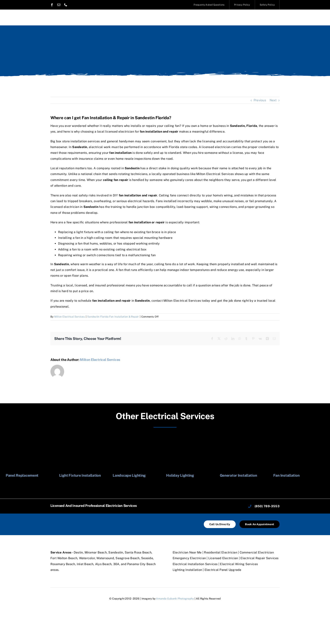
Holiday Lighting (180, 475)
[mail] (58, 4)
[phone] (65, 4)
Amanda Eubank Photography (175, 598)
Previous (260, 100)
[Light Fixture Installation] (84, 436)
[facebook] (51, 4)
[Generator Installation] (245, 436)
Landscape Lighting (129, 475)
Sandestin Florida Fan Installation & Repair (113, 316)
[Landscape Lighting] (138, 436)
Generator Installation (238, 475)
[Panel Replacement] (31, 436)
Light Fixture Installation (80, 475)
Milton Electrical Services (69, 316)
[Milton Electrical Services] (74, 521)
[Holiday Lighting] (191, 436)
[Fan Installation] (298, 436)
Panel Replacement (22, 475)
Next (273, 100)
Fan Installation (286, 475)
